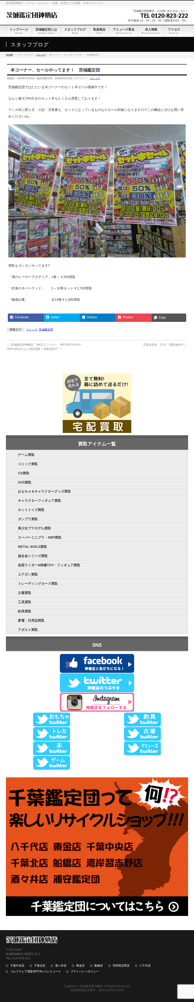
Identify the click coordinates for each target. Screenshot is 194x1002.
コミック (95, 78)
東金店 (80, 965)
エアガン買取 (28, 574)
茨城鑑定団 (46, 329)
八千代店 (145, 965)
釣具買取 (24, 611)
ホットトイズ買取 (31, 510)
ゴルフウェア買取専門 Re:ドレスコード (35, 971)
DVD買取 (24, 482)
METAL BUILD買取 (32, 547)
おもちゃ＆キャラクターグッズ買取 (44, 491)
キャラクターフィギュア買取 (39, 500)
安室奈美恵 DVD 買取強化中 (165, 344)
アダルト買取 (28, 630)
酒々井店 (60, 965)
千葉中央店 (17, 965)
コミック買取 (28, 464)
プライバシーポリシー (85, 971)
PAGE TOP (185, 967)
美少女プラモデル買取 (34, 528)
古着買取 (24, 593)
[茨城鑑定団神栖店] (31, 14)
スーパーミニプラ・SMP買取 (40, 537)
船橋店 (98, 965)
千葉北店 (39, 965)
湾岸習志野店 (121, 965)
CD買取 (23, 473)
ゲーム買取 (26, 455)
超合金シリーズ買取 (33, 556)
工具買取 (24, 602)
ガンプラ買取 (28, 519)
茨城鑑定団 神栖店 (91, 986)
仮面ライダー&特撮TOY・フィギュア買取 (49, 565)
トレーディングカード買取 (38, 583)
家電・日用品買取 (31, 620)
